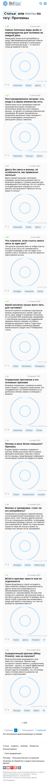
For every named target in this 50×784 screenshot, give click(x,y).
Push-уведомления (13, 753)
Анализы (42, 494)
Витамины (26, 366)
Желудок (17, 291)
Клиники (24, 746)
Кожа (15, 366)
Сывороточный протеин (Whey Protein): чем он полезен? (22, 655)
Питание (36, 640)
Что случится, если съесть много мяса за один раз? (24, 242)
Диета (37, 85)
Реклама (6, 758)
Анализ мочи (28, 494)
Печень (29, 430)
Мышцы (29, 156)
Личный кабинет (10, 749)
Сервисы (15, 746)
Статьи (6, 746)
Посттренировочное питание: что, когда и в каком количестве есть (24, 100)
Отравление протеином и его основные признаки (22, 381)
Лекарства (34, 746)
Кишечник (17, 85)
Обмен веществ (41, 565)
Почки (39, 430)
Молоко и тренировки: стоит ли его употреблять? (23, 509)
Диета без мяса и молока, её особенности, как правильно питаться (21, 172)
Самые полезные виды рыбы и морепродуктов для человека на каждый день (24, 32)
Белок (28, 85)
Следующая (41, 730)
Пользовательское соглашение (25, 758)
